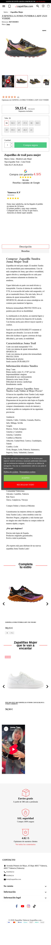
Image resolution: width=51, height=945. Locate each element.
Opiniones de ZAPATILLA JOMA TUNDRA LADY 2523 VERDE (25, 100)
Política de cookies (11, 472)
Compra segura (30, 145)
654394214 (9, 872)
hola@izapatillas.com (12, 879)
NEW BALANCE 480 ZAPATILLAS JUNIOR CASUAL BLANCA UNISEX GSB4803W (24, 703)
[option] (25, 208)
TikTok (36, 906)
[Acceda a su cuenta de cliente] (43, 7)
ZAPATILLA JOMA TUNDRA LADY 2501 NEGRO (20, 622)
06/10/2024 (10, 195)
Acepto (25, 478)
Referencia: (5, 22)
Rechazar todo (25, 485)
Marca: (4, 24)
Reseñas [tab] (25, 251)
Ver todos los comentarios (25, 844)
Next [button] (45, 208)
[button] (4, 604)
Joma (8, 24)
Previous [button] (5, 208)
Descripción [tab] (25, 246)
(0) (18, 97)
